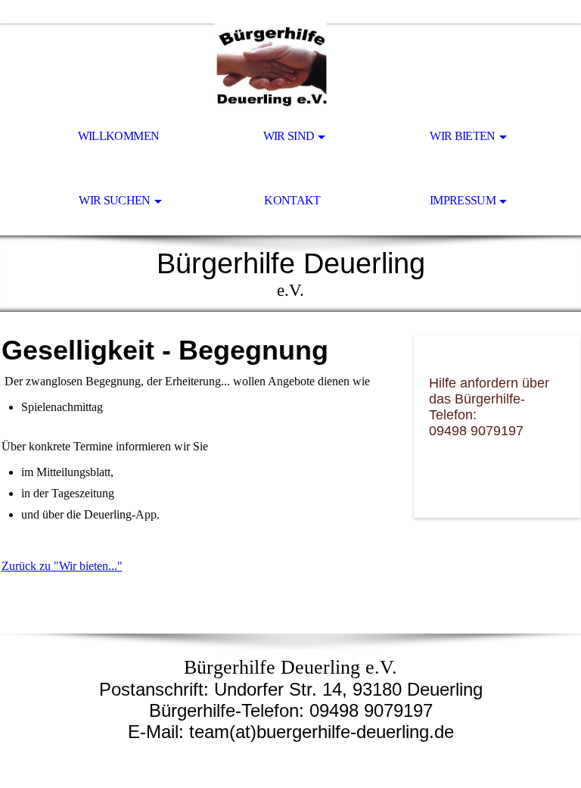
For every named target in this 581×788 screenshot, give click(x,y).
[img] (290, 65)
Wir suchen (115, 200)
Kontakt (292, 200)
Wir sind (289, 135)
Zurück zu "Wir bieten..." (62, 565)
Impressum (463, 200)
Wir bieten (463, 135)
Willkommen (119, 135)
